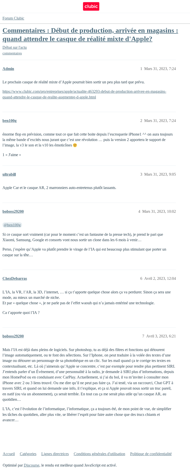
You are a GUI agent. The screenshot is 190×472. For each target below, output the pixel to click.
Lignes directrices (55, 454)
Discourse (31, 465)
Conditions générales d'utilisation (99, 454)
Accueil (9, 454)
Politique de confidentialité (151, 454)
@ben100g (12, 225)
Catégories (28, 454)
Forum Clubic (13, 18)
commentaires (12, 53)
